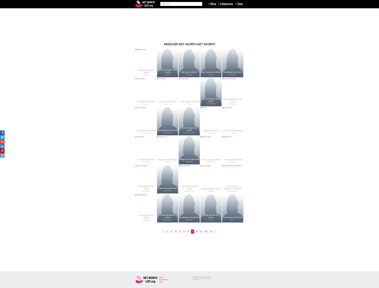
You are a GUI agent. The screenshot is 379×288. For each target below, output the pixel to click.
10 (206, 231)
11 (211, 231)
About (161, 277)
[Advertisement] (189, 23)
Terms (161, 282)
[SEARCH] (200, 4)
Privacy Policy (163, 279)
